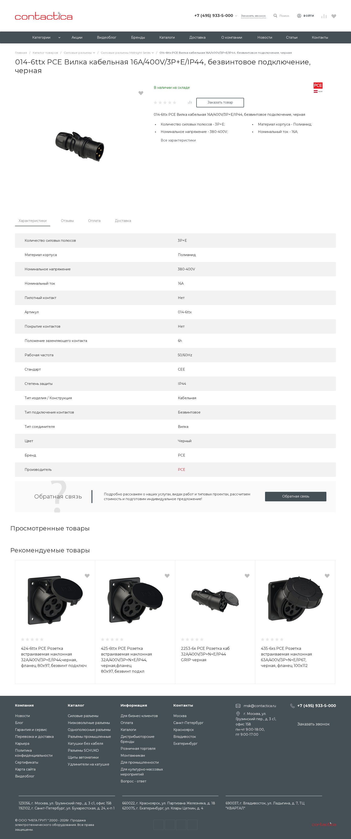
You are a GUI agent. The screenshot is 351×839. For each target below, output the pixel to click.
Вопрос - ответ (133, 781)
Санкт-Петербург (188, 723)
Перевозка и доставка (34, 736)
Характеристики (33, 221)
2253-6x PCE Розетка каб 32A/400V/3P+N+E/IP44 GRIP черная (205, 654)
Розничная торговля (138, 748)
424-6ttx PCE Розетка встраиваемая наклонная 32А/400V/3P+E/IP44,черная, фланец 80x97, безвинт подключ (54, 657)
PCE (181, 469)
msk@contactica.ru (260, 706)
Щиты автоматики (83, 757)
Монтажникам (133, 755)
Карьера (22, 743)
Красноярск (183, 730)
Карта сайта (25, 769)
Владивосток (184, 736)
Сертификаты (26, 762)
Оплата (94, 221)
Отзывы (67, 221)
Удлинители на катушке (88, 764)
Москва (179, 716)
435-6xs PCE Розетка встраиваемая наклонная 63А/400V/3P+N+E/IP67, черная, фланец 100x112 (286, 657)
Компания (24, 705)
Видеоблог (24, 776)
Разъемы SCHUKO (83, 750)
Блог (19, 723)
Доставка (123, 221)
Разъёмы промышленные (89, 736)
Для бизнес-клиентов (139, 716)
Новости (22, 716)
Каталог (76, 705)
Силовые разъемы (83, 716)
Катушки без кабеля (85, 743)
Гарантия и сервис (31, 730)
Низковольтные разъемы (89, 723)
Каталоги (128, 730)
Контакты (183, 705)
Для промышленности (140, 762)
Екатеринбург (185, 743)
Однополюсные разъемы (89, 730)
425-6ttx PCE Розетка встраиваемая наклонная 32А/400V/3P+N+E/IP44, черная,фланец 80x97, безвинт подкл (126, 660)
